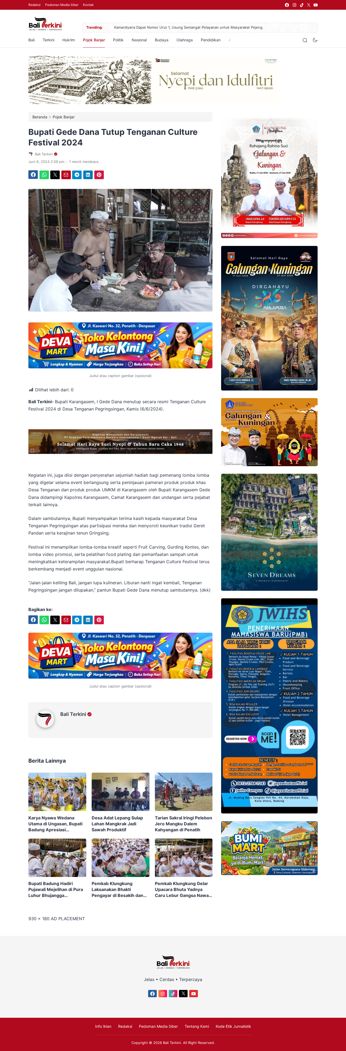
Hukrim (68, 40)
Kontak (88, 5)
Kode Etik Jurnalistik (233, 1026)
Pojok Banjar (94, 40)
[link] (287, 5)
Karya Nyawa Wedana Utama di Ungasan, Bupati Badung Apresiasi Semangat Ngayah (55, 824)
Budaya (161, 40)
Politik (118, 40)
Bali (31, 40)
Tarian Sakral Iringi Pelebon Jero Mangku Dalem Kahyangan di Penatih (183, 823)
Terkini (48, 40)
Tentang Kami (197, 1026)
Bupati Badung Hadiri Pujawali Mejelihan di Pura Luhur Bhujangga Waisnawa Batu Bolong (55, 889)
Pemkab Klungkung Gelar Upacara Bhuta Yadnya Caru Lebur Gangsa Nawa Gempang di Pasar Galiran (182, 889)
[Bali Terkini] (48, 726)
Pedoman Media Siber (61, 5)
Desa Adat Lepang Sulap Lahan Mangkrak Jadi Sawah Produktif (117, 823)
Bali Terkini (73, 714)
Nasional (139, 40)
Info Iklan (103, 1026)
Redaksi (34, 5)
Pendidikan (211, 40)
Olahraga (185, 40)
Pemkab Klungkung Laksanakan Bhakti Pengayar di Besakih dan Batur (117, 889)
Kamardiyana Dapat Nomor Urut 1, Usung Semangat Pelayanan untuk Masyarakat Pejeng (188, 27)
